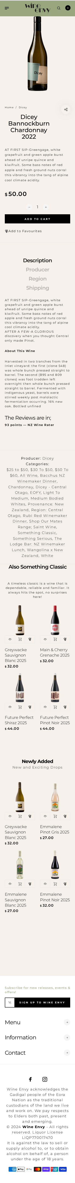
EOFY (35, 492)
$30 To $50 (41, 470)
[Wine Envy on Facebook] (30, 1079)
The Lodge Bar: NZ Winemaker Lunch (37, 544)
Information (20, 1037)
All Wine (29, 475)
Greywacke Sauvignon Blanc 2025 (16, 655)
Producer (37, 269)
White (47, 555)
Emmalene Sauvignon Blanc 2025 (16, 899)
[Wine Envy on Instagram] (44, 1079)
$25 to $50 (17, 470)
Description (37, 260)
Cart (68, 7)
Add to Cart (20, 639)
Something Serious (32, 538)
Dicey (48, 458)
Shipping (37, 288)
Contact (15, 1052)
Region (38, 279)
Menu (12, 1022)
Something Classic (37, 533)
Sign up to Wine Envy (42, 1002)
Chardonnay (20, 487)
